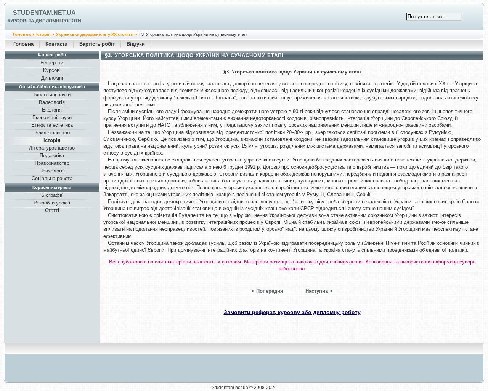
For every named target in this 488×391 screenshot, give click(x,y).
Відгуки (136, 44)
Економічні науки (52, 117)
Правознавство (52, 163)
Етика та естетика (52, 125)
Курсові (52, 70)
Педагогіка (52, 155)
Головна (21, 34)
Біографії (52, 195)
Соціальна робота (52, 178)
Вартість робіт (97, 44)
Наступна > (318, 291)
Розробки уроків (52, 203)
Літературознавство (52, 148)
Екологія (52, 110)
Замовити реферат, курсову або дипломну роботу (292, 312)
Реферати (51, 62)
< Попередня (267, 291)
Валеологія (52, 102)
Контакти (56, 44)
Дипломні (52, 78)
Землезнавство (52, 133)
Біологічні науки (52, 94)
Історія (43, 34)
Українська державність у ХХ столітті (94, 34)
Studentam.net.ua (44, 13)
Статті (52, 210)
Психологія (52, 171)
